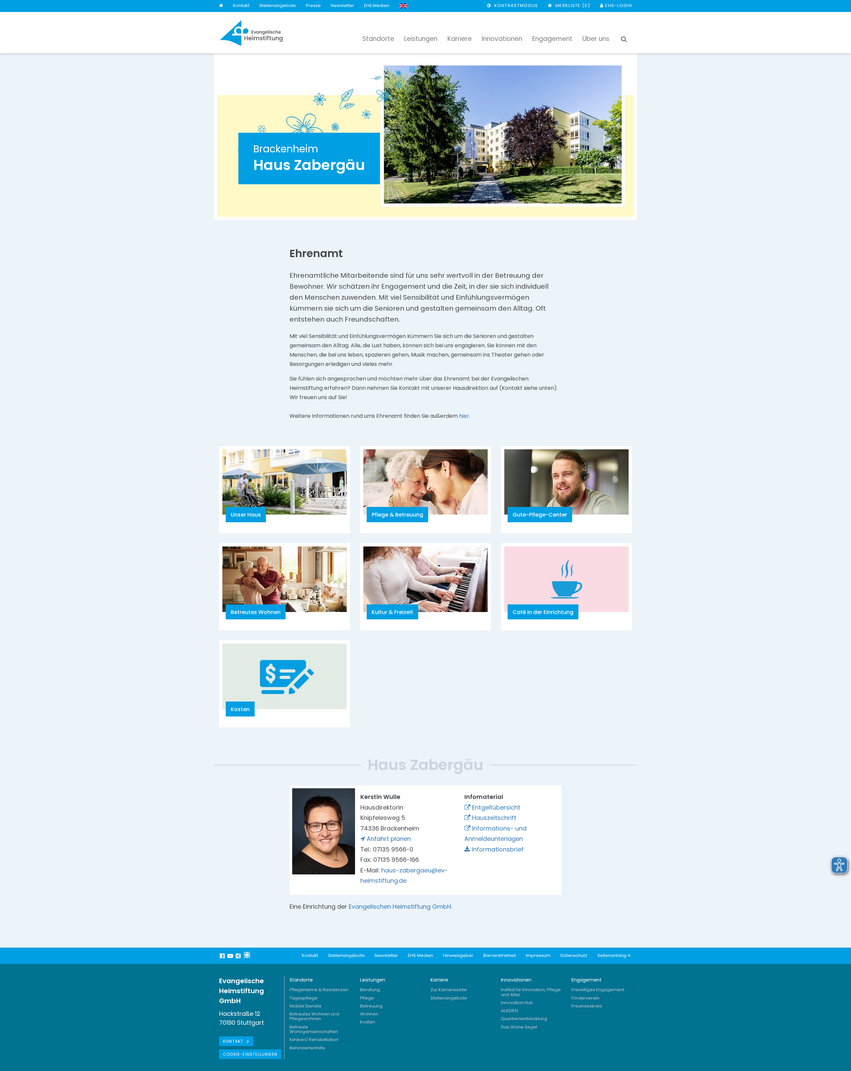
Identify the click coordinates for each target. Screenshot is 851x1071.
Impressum (538, 955)
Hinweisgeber (458, 955)
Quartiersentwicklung (524, 1018)
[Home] (221, 6)
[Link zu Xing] (239, 956)
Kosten (367, 1022)
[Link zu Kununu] (247, 955)
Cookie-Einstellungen (250, 1054)
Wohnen (369, 1014)
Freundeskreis (586, 1006)
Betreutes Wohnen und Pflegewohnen (314, 1016)
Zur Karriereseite (448, 990)
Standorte (301, 980)
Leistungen (372, 980)
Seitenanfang (612, 955)
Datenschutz (573, 955)
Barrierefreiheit (499, 955)
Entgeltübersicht (496, 807)
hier (464, 416)
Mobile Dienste (305, 1006)
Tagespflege (303, 998)
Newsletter (342, 5)
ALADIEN (509, 1010)
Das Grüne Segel (519, 1027)
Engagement (586, 980)
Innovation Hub (517, 1002)
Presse (313, 5)
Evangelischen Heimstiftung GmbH (400, 906)
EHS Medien (376, 5)
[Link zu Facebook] (223, 956)
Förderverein (585, 998)
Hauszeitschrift (494, 818)
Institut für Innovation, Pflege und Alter (531, 992)
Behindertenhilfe (307, 1048)
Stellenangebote (277, 5)
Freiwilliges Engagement (597, 990)
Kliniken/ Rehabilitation (314, 1039)
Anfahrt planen (389, 839)
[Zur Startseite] (251, 33)
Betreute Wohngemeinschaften (314, 1029)
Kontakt (241, 5)
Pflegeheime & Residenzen (319, 990)
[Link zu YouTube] (231, 956)
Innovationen (516, 980)
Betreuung (371, 1006)
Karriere (439, 980)
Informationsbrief (498, 849)
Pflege (367, 998)
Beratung (370, 990)
